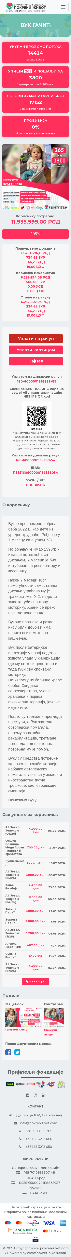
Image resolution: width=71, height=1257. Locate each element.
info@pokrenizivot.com (38, 1123)
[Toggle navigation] (63, 7)
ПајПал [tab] (35, 361)
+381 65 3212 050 (38, 1147)
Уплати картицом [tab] (36, 349)
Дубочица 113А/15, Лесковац (39, 1115)
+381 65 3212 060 (38, 1139)
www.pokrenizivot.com (50, 1248)
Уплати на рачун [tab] (36, 338)
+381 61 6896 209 (38, 1131)
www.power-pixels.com (46, 1253)
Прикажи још (35, 981)
